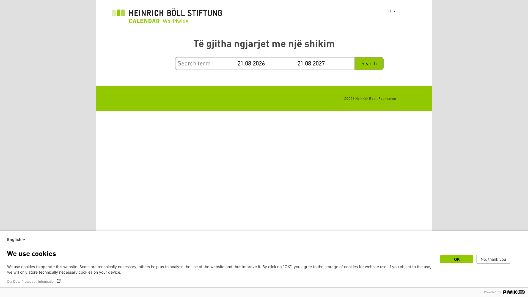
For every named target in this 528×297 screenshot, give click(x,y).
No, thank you (493, 259)
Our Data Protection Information (31, 281)
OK (457, 259)
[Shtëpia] (167, 17)
